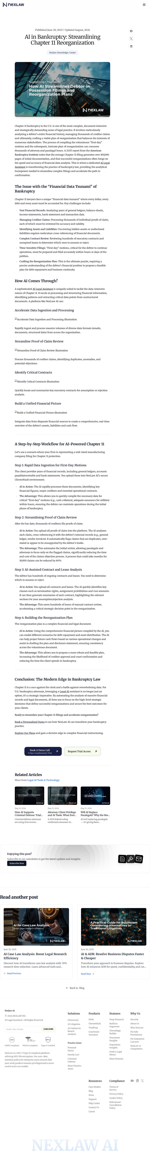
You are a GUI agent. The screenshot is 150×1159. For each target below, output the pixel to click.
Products (94, 1013)
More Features (116, 1058)
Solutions (74, 1013)
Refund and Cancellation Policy (115, 1105)
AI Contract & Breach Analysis (74, 1031)
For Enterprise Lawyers (137, 1040)
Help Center (94, 1103)
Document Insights (114, 1039)
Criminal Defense (72, 1060)
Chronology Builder (115, 1032)
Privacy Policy (116, 1094)
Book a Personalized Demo (30, 721)
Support (93, 1099)
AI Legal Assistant (43, 288)
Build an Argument (114, 1025)
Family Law (73, 1054)
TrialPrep (93, 1027)
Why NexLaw (136, 1027)
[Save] (131, 31)
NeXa (91, 1019)
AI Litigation (74, 1024)
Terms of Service (113, 1088)
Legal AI (64, 691)
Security (134, 1019)
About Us (134, 1023)
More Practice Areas (74, 1067)
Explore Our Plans (25, 733)
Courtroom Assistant (94, 1033)
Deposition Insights (114, 1046)
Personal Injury (72, 1049)
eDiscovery (73, 1020)
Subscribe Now (17, 863)
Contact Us (94, 1107)
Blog (91, 1091)
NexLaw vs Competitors (136, 1047)
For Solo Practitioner (136, 1033)
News (91, 1095)
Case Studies (95, 1087)
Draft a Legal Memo (115, 1053)
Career (92, 1111)
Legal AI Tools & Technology (43, 780)
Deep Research (116, 1019)
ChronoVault (95, 1023)
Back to (77, 987)
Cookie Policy (116, 1098)
